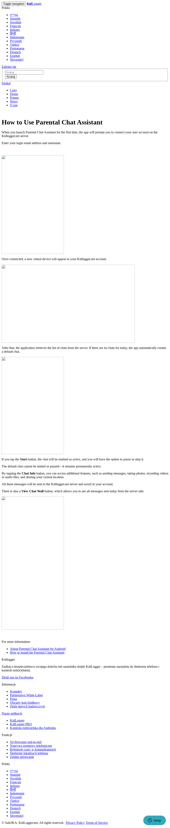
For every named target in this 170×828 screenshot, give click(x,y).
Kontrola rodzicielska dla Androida (33, 728)
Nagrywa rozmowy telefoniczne (31, 745)
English (15, 56)
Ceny (13, 90)
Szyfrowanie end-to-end (25, 742)
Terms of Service (97, 822)
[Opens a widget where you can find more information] (154, 821)
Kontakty (16, 691)
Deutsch (15, 52)
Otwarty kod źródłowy (25, 702)
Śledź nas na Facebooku (17, 677)
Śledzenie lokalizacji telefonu (29, 753)
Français (15, 26)
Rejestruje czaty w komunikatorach (33, 749)
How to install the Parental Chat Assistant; (37, 652)
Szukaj (11, 76)
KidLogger (17, 720)
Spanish (15, 18)
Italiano (15, 29)
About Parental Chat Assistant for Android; (38, 649)
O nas (14, 105)
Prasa (13, 699)
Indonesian (17, 37)
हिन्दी (13, 33)
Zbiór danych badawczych (27, 706)
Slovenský (17, 59)
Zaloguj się (9, 66)
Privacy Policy (75, 822)
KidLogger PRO (21, 724)
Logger (34, 3)
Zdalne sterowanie (22, 757)
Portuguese (17, 48)
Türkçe (14, 44)
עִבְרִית (14, 15)
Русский (16, 41)
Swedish (15, 22)
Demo (14, 94)
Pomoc (14, 97)
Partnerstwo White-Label (26, 695)
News (14, 101)
